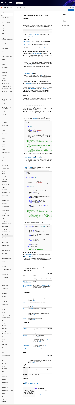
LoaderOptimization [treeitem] (5, 190)
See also (64, 22)
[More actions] (51, 13)
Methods (64, 19)
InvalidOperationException (28, 263)
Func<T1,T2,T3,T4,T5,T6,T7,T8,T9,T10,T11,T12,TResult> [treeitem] (7, 100)
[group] (38, 136)
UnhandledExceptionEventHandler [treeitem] (7, 358)
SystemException (37, 34)
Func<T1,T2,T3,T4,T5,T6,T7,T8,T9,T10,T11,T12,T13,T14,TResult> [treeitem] (7, 105)
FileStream (44, 88)
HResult (24, 304)
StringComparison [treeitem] (4, 298)
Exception (31, 34)
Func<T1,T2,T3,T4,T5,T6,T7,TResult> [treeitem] (7, 88)
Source (24, 313)
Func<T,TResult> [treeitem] (4, 78)
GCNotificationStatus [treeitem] (5, 120)
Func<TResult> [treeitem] (4, 77)
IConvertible (32, 57)
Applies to (64, 21)
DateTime (44, 102)
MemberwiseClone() (26, 345)
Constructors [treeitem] (4, 237)
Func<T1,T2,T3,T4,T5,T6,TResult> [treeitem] (6, 86)
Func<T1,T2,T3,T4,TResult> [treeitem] (5, 83)
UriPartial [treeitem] (3, 374)
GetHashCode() (25, 335)
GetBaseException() (26, 331)
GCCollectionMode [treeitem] (4, 114)
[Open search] (71, 7)
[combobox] (7, 14)
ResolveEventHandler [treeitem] (5, 274)
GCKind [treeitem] (3, 117)
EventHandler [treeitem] (4, 61)
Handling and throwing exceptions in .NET (31, 383)
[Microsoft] (1, 7)
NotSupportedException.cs (29, 23)
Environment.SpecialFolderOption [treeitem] (7, 56)
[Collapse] (12, 12)
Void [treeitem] (2, 396)
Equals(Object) (25, 328)
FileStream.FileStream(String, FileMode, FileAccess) (32, 157)
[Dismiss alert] (73, 1)
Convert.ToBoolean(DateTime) (27, 100)
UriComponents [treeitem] (4, 363)
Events (63, 20)
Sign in (73, 7)
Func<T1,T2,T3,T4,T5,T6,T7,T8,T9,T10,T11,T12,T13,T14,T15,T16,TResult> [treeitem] (7, 111)
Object (28, 34)
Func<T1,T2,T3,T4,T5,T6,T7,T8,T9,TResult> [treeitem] (7, 92)
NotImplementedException (28, 256)
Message (37, 277)
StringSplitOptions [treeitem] (4, 301)
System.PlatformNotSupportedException (32, 36)
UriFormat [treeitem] (3, 366)
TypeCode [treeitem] (3, 339)
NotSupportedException (27, 41)
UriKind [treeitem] (3, 371)
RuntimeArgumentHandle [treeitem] (5, 275)
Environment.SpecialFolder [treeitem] (6, 54)
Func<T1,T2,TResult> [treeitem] (5, 80)
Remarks (64, 15)
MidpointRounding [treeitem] (4, 212)
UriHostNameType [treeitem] (4, 369)
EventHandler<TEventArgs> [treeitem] (6, 62)
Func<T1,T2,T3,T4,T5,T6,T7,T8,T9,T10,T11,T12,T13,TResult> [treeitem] (7, 103)
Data (23, 298)
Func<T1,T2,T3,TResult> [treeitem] (5, 81)
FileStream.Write (32, 88)
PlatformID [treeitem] (3, 256)
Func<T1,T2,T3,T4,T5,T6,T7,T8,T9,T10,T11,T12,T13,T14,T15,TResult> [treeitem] (7, 108)
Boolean (42, 75)
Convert (29, 97)
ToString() (24, 348)
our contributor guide (28, 395)
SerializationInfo (49, 339)
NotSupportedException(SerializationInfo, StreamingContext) (27, 282)
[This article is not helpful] (70, 25)
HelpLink (24, 302)
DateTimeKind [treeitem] (4, 28)
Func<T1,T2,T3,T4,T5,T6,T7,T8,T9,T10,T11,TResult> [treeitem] (7, 97)
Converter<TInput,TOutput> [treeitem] (6, 22)
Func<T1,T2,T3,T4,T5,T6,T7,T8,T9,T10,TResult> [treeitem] (7, 95)
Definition (64, 14)
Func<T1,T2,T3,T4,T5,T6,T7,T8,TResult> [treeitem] (7, 89)
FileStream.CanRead (48, 221)
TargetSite (24, 318)
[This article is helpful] (69, 25)
